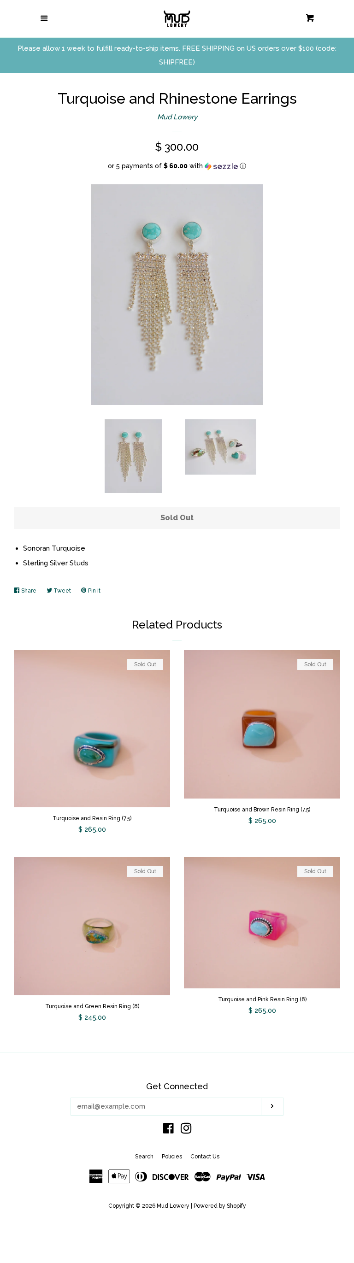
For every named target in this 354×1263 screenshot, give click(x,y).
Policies (172, 1156)
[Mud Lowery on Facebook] (168, 1130)
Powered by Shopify (220, 1206)
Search (144, 1156)
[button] (177, 166)
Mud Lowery (177, 117)
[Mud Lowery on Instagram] (186, 1130)
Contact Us (204, 1156)
